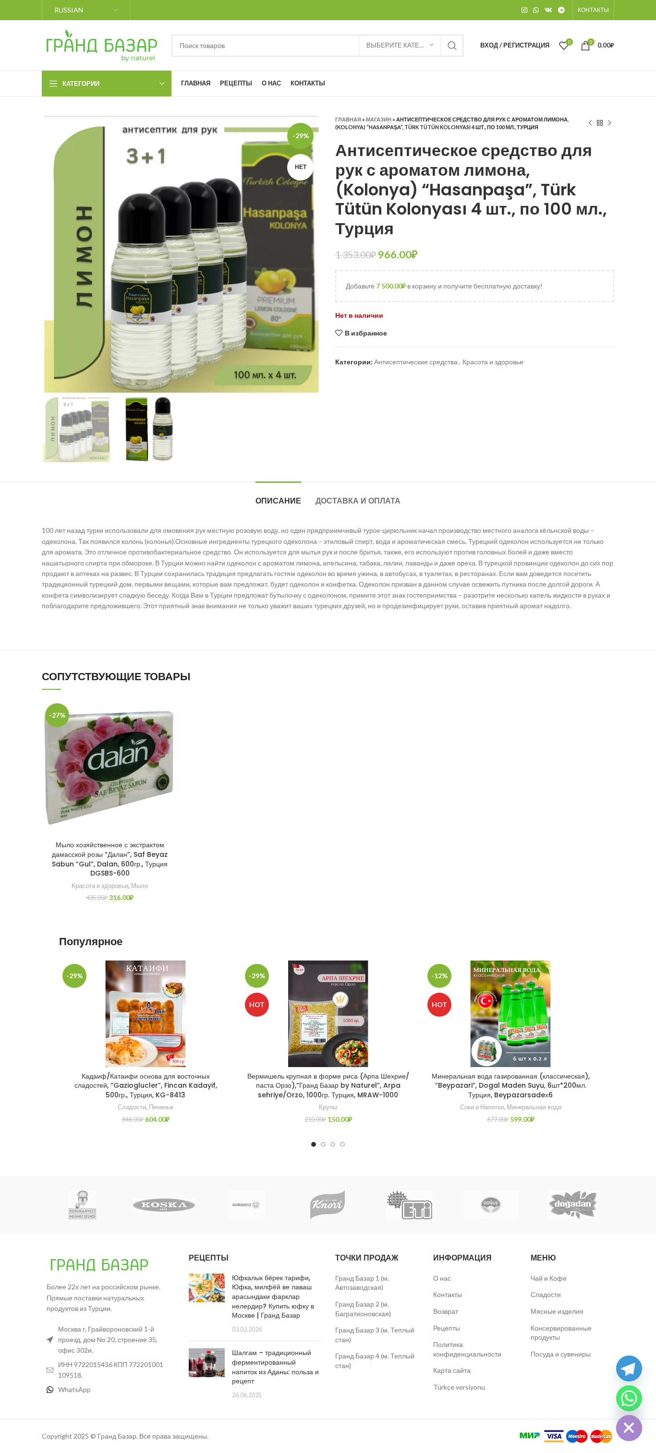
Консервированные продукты (561, 1333)
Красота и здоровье (492, 362)
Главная (348, 119)
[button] (170, 737)
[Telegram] (629, 1368)
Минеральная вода (534, 1107)
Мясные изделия (557, 1311)
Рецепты (446, 1328)
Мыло (139, 885)
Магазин (378, 119)
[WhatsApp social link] (536, 10)
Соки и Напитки (482, 1107)
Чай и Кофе (549, 1278)
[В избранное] (170, 715)
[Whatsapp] (629, 1398)
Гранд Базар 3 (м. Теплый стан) (374, 1335)
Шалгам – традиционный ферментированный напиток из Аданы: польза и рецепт (275, 1367)
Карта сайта (452, 1370)
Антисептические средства (416, 362)
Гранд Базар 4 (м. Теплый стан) (374, 1360)
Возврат (445, 1311)
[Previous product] (590, 123)
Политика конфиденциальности (467, 1349)
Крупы (328, 1107)
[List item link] (108, 1389)
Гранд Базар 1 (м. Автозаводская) (362, 1283)
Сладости (132, 1107)
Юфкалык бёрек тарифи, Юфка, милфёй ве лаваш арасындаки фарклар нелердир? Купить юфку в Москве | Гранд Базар (273, 1296)
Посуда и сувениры (561, 1354)
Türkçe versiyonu (459, 1387)
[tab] (278, 496)
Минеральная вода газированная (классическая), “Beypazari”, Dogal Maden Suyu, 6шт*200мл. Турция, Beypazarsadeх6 (511, 1085)
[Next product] (609, 123)
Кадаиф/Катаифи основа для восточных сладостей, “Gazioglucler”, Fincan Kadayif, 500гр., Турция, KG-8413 (145, 1085)
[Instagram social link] (524, 10)
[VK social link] (548, 10)
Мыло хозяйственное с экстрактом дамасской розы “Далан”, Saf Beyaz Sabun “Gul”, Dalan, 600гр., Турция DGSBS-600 (110, 859)
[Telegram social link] (561, 10)
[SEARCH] (452, 46)
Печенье (161, 1107)
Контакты (447, 1294)
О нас (442, 1278)
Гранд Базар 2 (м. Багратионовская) (363, 1309)
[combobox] (317, 46)
